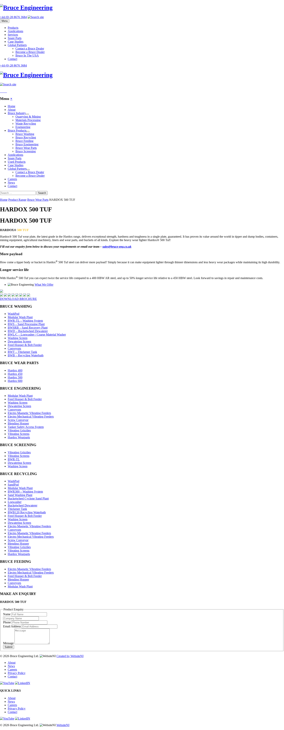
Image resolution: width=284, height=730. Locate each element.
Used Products (17, 161)
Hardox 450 (15, 374)
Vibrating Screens (18, 433)
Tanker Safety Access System (26, 427)
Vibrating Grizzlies (19, 430)
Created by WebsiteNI (69, 656)
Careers (12, 179)
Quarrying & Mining (28, 116)
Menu (5, 20)
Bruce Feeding (24, 141)
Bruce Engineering (26, 144)
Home (11, 106)
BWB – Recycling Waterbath (25, 355)
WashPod (13, 313)
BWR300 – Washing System (25, 491)
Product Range (17, 199)
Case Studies (15, 41)
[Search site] (36, 17)
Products (13, 27)
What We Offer (44, 284)
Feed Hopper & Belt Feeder (25, 345)
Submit (9, 647)
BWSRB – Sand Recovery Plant (28, 327)
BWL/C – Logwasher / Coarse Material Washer (37, 334)
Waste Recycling (25, 123)
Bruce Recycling (25, 137)
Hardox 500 (15, 377)
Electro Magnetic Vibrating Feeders (29, 413)
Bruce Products (19, 130)
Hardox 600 (15, 380)
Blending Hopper (18, 423)
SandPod (13, 484)
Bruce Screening (25, 151)
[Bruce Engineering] (142, 7)
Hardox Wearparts (19, 437)
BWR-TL (14, 459)
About (11, 109)
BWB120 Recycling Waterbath (27, 512)
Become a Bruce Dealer (30, 52)
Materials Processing (28, 120)
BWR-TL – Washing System (25, 320)
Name (7, 614)
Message (8, 643)
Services (13, 34)
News (11, 182)
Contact (12, 59)
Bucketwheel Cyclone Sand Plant (28, 498)
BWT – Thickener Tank (22, 352)
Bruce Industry (18, 113)
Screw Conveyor (18, 420)
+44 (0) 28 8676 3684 (13, 17)
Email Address (12, 626)
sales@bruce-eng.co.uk (116, 246)
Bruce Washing (24, 134)
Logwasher (14, 502)
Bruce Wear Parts (26, 147)
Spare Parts (14, 38)
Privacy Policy (17, 673)
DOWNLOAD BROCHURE (18, 298)
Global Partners (17, 45)
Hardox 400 (15, 370)
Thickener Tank (17, 509)
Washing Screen (17, 338)
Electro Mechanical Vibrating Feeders (31, 416)
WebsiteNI (62, 725)
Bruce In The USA (27, 55)
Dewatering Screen (19, 341)
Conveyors (14, 348)
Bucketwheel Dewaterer (22, 505)
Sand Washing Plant (20, 495)
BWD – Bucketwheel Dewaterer (28, 331)
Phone (7, 622)
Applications (15, 31)
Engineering (22, 127)
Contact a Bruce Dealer (29, 48)
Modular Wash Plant (20, 317)
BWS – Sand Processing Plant (26, 324)
